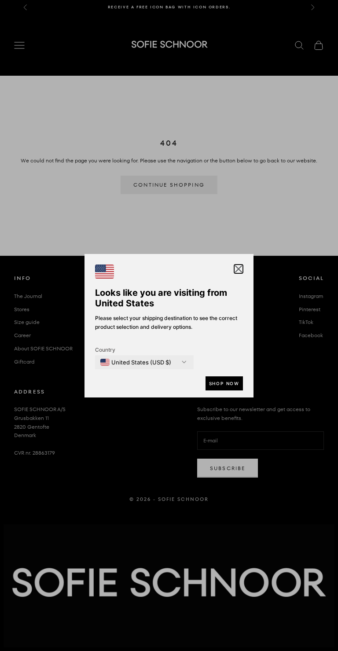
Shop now (224, 383)
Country (105, 349)
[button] (238, 269)
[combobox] (135, 362)
